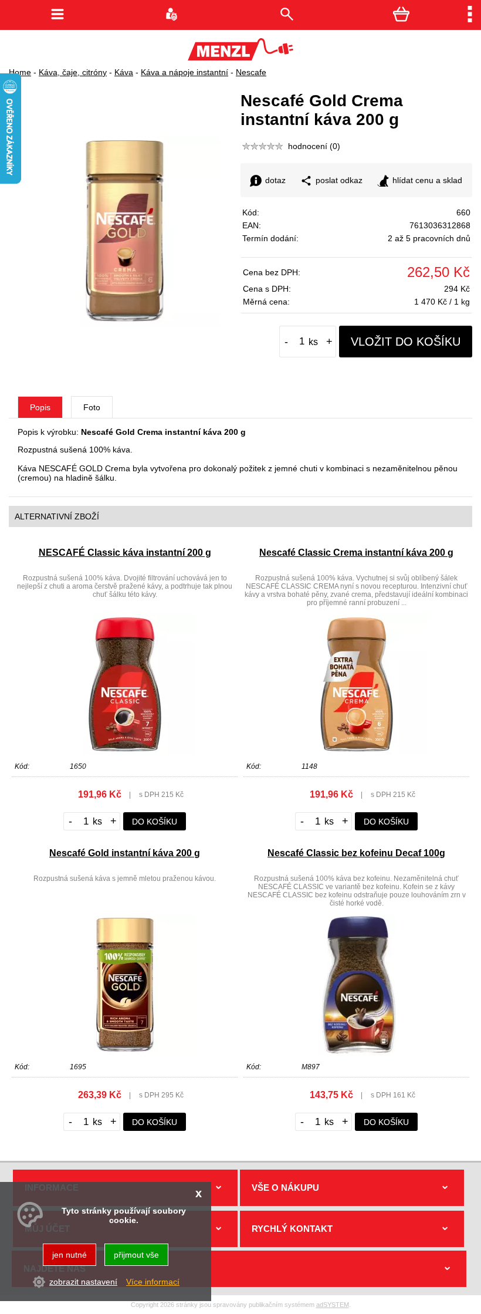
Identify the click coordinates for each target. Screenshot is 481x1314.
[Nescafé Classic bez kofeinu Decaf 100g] (356, 1052)
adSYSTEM (332, 1304)
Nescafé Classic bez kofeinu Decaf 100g (356, 853)
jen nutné (69, 1254)
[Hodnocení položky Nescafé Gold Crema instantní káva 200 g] (263, 146)
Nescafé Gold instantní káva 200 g (124, 853)
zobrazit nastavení (83, 1281)
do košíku (154, 821)
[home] (240, 57)
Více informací (152, 1281)
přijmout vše (136, 1254)
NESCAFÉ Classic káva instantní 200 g (125, 553)
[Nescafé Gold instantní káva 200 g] (125, 1052)
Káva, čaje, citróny (73, 72)
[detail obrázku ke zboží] (124, 323)
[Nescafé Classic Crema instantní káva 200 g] (356, 751)
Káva (123, 72)
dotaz (275, 180)
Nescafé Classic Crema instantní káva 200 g (356, 553)
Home (20, 72)
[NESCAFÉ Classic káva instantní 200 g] (125, 751)
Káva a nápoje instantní (184, 72)
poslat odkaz (339, 180)
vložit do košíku (405, 341)
